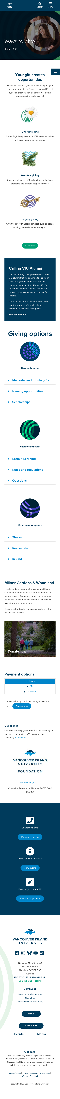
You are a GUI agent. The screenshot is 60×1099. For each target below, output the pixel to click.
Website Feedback (30, 1076)
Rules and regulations (27, 469)
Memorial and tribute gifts (30, 380)
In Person (32, 691)
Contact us (20, 737)
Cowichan (30, 998)
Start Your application (30, 898)
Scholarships (21, 402)
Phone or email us (30, 837)
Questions (19, 480)
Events (19, 1033)
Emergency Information (39, 1073)
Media (41, 1033)
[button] (55, 72)
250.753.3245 (21, 977)
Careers (30, 1051)
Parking (37, 980)
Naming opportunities (27, 391)
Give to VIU (31, 1025)
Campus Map (25, 980)
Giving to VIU (10, 49)
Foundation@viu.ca (29, 782)
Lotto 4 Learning (24, 459)
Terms (25, 1073)
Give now (30, 245)
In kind (17, 559)
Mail (31, 686)
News (31, 1013)
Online (31, 681)
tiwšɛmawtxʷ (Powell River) (30, 1001)
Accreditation (15, 1073)
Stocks (17, 537)
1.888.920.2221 (38, 977)
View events (30, 867)
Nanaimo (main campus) (30, 994)
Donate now (22, 706)
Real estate (20, 548)
